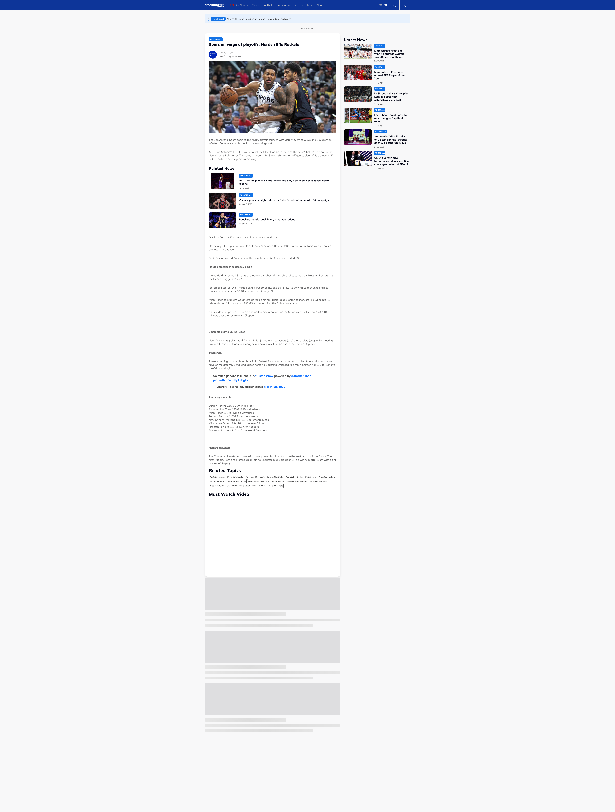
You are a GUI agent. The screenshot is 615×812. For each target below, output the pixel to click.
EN (385, 5)
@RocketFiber (301, 376)
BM (380, 5)
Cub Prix (298, 5)
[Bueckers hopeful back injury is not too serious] (222, 220)
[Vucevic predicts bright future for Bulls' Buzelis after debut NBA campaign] (222, 201)
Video (255, 5)
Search (394, 5)
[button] (208, 17)
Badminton (283, 5)
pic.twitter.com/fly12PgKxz (231, 380)
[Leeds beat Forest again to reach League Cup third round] (358, 115)
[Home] (214, 5)
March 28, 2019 (274, 387)
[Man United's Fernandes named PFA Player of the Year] (358, 72)
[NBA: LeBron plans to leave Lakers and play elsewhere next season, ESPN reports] (222, 181)
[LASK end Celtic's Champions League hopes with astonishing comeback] (358, 94)
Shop (320, 5)
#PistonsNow (264, 376)
